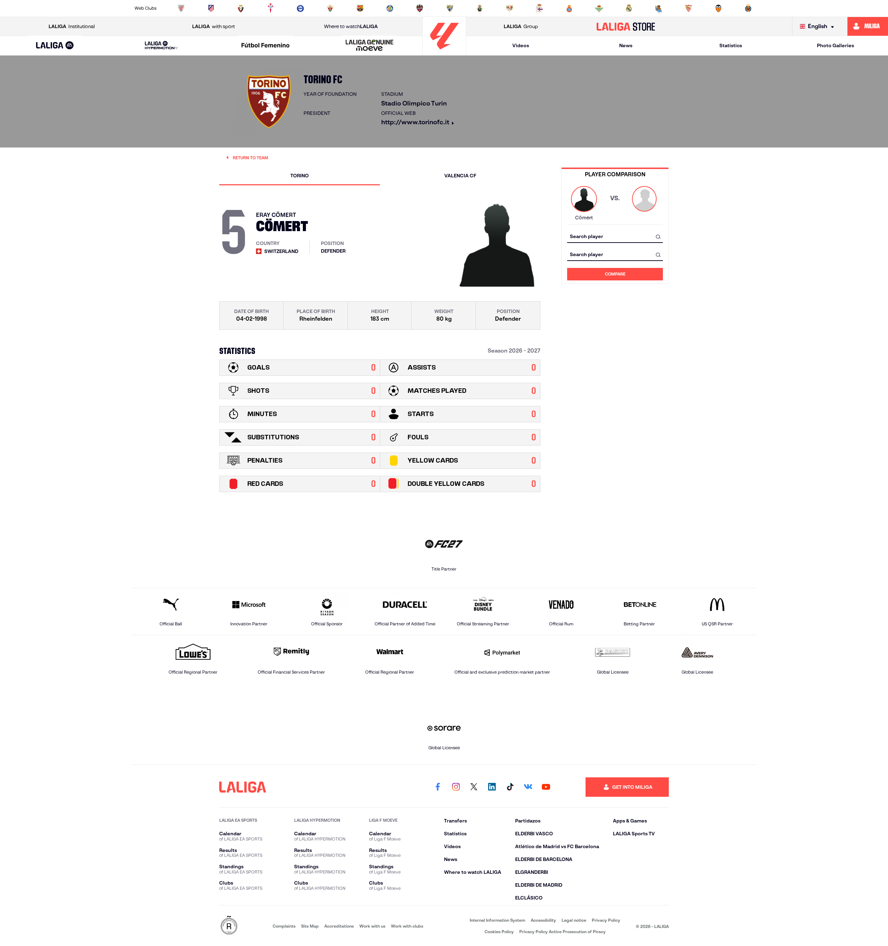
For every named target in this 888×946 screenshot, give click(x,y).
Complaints (284, 926)
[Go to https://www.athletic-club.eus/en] (181, 8)
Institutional (72, 26)
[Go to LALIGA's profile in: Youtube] (546, 787)
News (625, 45)
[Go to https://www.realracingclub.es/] (480, 8)
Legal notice (574, 920)
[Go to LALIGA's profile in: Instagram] (456, 787)
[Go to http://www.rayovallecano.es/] (509, 8)
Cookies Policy (499, 931)
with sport (213, 26)
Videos (520, 45)
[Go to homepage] (444, 52)
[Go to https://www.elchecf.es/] (330, 8)
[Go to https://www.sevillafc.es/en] (688, 8)
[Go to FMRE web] (229, 926)
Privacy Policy (606, 920)
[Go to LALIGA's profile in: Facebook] (438, 787)
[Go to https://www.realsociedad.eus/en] (659, 8)
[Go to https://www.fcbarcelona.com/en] (360, 8)
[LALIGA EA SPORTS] (55, 46)
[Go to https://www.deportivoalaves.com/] (300, 8)
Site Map (310, 926)
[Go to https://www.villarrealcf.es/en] (748, 8)
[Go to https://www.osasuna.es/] (241, 8)
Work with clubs (407, 926)
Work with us (372, 926)
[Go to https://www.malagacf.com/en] (450, 8)
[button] (55, 45)
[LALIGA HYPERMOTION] (161, 45)
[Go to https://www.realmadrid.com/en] (629, 8)
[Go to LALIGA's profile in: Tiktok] (510, 787)
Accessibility (543, 920)
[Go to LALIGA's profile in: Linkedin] (492, 787)
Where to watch (351, 26)
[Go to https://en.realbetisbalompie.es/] (599, 8)
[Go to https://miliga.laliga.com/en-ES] (867, 26)
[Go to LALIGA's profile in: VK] (528, 787)
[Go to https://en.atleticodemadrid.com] (211, 8)
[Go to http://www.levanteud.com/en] (420, 8)
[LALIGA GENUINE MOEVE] (370, 46)
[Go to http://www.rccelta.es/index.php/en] (270, 8)
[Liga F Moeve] (265, 46)
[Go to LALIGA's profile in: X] (474, 787)
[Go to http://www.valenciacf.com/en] (718, 8)
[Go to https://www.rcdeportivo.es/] (539, 8)
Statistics (730, 45)
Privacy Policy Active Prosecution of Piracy (562, 931)
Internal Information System (497, 920)
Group (521, 26)
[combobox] (615, 236)
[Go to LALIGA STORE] (625, 26)
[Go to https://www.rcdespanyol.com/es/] (569, 8)
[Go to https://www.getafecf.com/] (390, 8)
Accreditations (339, 926)
